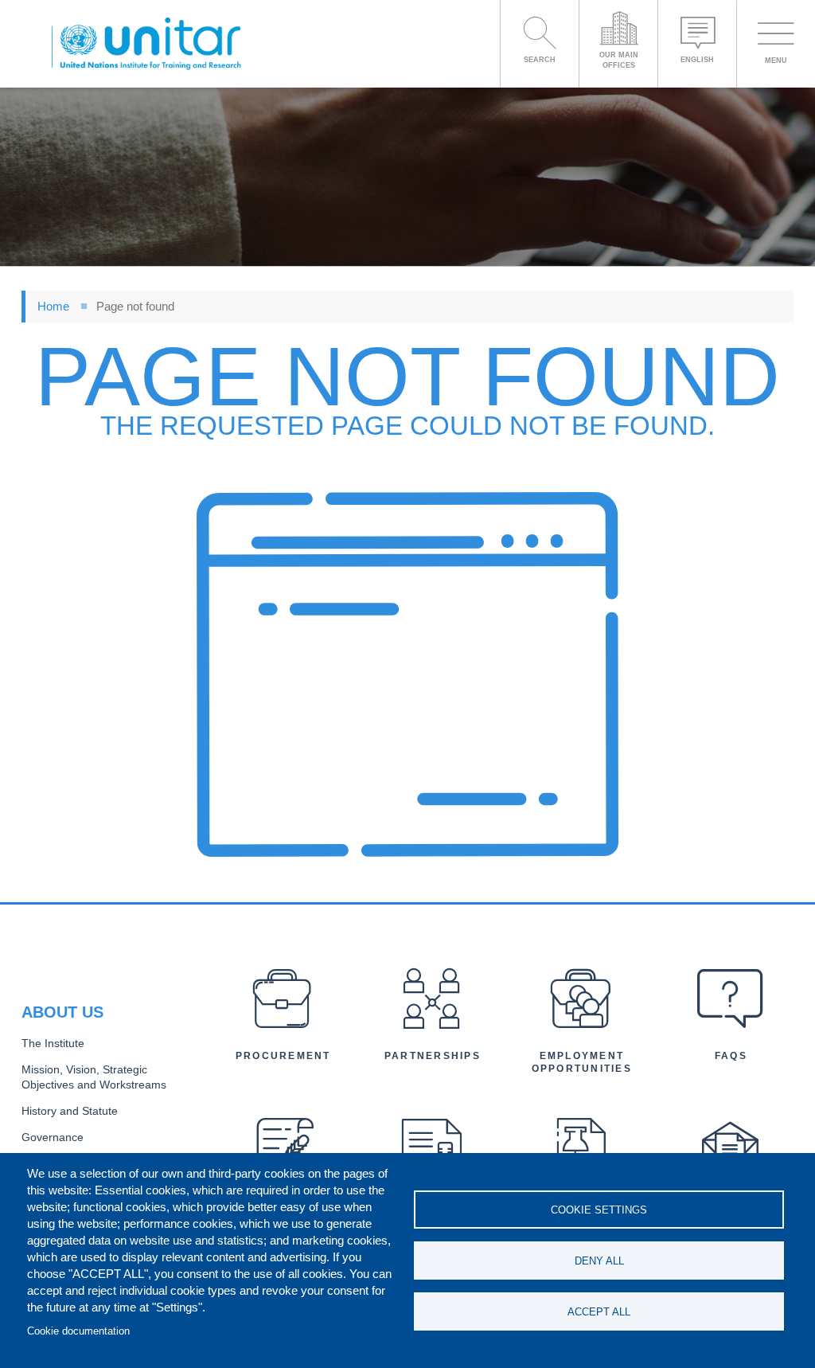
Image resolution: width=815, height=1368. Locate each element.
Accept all (598, 1312)
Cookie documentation (78, 1331)
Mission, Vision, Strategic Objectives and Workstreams (93, 1077)
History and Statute (69, 1111)
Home (53, 306)
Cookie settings (599, 1210)
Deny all (599, 1261)
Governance (52, 1137)
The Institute (52, 1043)
